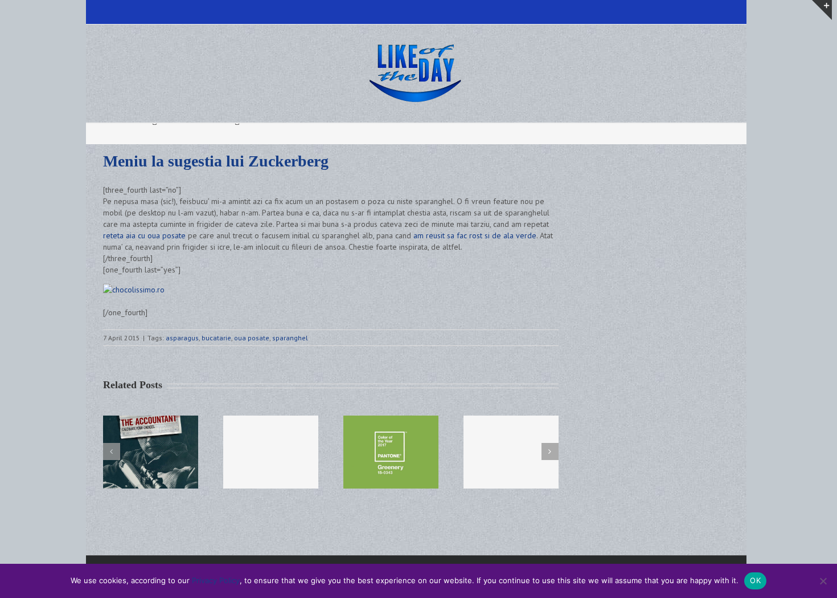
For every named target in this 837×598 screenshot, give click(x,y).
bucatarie (216, 337)
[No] (822, 581)
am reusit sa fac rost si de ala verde (474, 235)
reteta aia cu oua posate (144, 235)
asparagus (182, 337)
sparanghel (290, 337)
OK (755, 580)
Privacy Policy (216, 580)
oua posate (251, 337)
